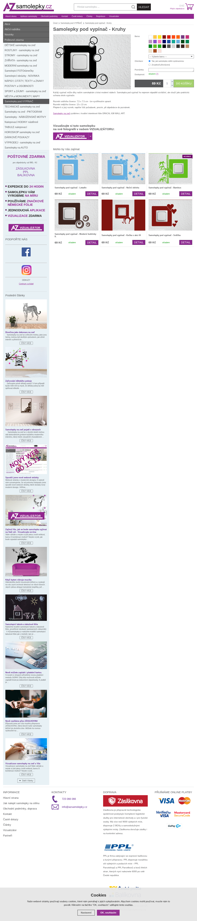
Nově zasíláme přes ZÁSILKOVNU (21, 721)
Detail (92, 193)
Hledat (144, 7)
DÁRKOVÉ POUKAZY (17, 137)
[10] (150, 41)
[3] (173, 37)
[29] (169, 46)
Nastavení (86, 912)
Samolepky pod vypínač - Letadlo (70, 188)
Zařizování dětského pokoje (18, 381)
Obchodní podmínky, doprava (20, 808)
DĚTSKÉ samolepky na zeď (20, 45)
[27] (164, 46)
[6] (178, 37)
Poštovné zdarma (14, 40)
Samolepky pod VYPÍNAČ (19, 101)
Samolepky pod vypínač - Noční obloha (120, 188)
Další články (27, 780)
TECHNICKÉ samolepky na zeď (22, 106)
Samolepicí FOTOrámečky (19, 70)
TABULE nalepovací (16, 127)
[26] (150, 51)
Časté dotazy (77, 16)
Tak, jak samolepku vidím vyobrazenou (168, 61)
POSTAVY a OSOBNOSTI (19, 86)
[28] (178, 46)
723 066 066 (69, 798)
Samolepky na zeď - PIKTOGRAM (23, 111)
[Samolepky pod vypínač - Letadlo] (76, 168)
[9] (159, 37)
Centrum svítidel (26, 284)
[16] (178, 41)
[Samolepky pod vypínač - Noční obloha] (123, 168)
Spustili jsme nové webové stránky (22, 477)
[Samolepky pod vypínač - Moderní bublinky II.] (76, 215)
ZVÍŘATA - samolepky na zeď (21, 60)
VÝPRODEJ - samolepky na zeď (22, 142)
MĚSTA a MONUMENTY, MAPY (22, 96)
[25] (187, 46)
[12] (159, 41)
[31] (173, 46)
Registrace (100, 16)
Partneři (7, 835)
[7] (183, 37)
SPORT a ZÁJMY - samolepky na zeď (25, 91)
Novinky (9, 34)
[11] (187, 37)
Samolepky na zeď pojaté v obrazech (23, 429)
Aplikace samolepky (28, 16)
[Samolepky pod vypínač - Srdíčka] (170, 215)
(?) (157, 74)
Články (89, 16)
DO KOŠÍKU (183, 83)
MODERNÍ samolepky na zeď (21, 65)
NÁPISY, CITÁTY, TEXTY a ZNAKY (24, 81)
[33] (183, 46)
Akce (7, 24)
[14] (164, 41)
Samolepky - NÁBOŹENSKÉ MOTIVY (25, 117)
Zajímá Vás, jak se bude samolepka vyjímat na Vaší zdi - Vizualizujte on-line (26, 530)
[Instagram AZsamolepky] (27, 270)
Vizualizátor (114, 16)
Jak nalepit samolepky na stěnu (21, 803)
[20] (150, 46)
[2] (150, 37)
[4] (155, 41)
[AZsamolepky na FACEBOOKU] (26, 252)
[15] (169, 41)
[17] (173, 41)
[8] (155, 37)
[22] (159, 46)
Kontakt (65, 16)
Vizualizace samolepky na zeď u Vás (22, 763)
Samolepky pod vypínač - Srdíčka (165, 235)
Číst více (26, 343)
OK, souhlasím (108, 912)
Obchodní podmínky (49, 16)
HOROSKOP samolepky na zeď (22, 132)
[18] (183, 41)
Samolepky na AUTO (16, 147)
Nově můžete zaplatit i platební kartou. (23, 672)
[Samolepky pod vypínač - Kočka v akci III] (123, 215)
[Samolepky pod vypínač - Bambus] (170, 168)
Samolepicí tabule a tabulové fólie (21, 624)
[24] (155, 51)
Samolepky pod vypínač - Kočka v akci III (121, 235)
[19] (187, 41)
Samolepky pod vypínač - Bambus (165, 188)
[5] (169, 37)
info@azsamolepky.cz (74, 806)
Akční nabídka (12, 29)
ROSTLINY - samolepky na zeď (22, 50)
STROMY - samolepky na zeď (21, 55)
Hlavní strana (10, 16)
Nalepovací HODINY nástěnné (21, 122)
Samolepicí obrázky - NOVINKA (22, 76)
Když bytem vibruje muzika (18, 580)
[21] (155, 46)
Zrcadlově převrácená (161, 65)
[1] (164, 37)
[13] (159, 51)
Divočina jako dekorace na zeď (20, 332)
